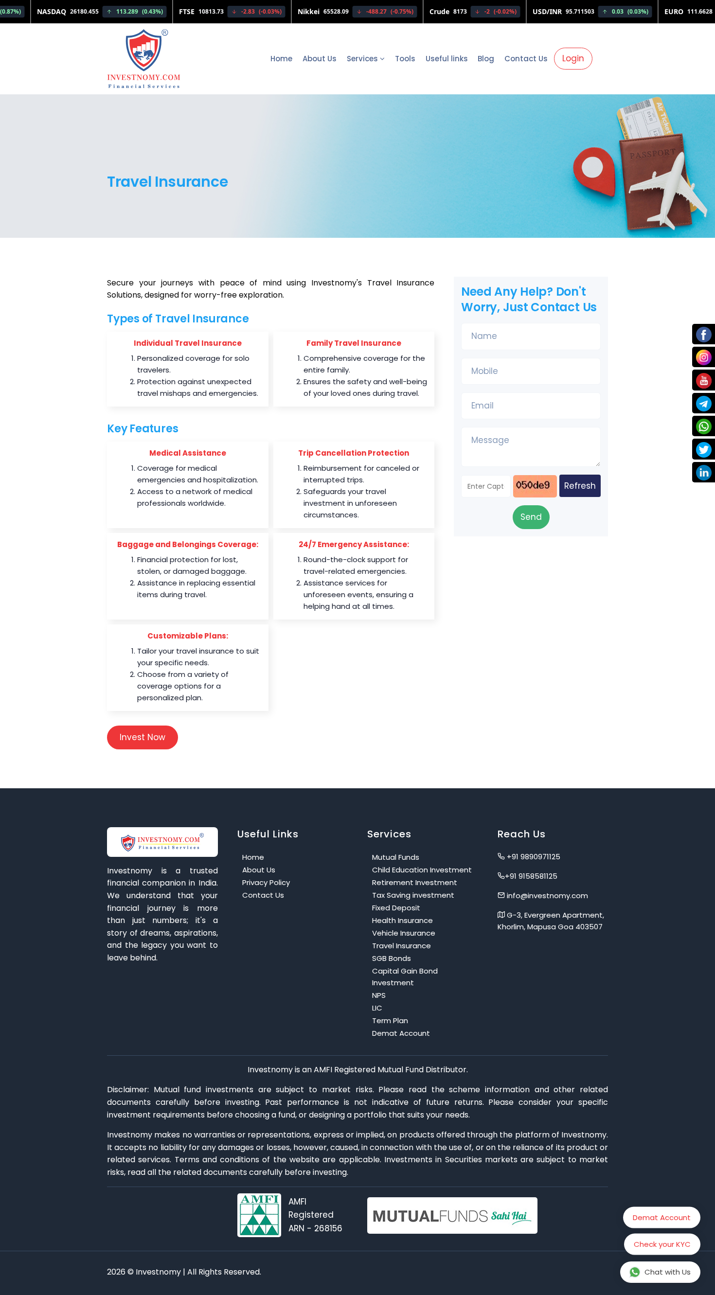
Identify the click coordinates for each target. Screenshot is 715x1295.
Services (363, 58)
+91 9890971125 (532, 857)
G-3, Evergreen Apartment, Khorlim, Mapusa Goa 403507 (551, 921)
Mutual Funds (395, 857)
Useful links (447, 58)
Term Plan (390, 1020)
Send (531, 517)
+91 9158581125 (531, 876)
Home (281, 58)
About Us (320, 58)
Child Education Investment (422, 870)
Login (573, 58)
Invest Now (142, 737)
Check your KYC (662, 1247)
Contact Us (526, 58)
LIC (377, 1008)
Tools (405, 58)
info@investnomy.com (546, 895)
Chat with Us (667, 1272)
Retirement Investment (414, 882)
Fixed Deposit (396, 908)
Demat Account (401, 1033)
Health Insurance (402, 920)
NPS (379, 995)
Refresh (580, 486)
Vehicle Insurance (403, 933)
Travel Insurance (401, 945)
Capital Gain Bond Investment (405, 977)
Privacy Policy (266, 882)
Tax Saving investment (413, 895)
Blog (486, 58)
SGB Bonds (391, 958)
